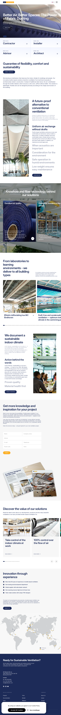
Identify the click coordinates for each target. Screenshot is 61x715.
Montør (23, 698)
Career (42, 698)
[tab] (45, 133)
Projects (5, 695)
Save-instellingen (35, 710)
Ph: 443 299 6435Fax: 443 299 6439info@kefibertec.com (8, 681)
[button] (53, 2)
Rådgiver (24, 700)
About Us (43, 695)
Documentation (6, 698)
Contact (43, 700)
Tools (4, 700)
